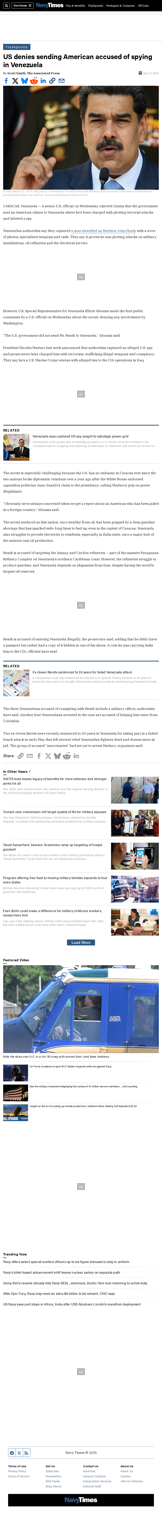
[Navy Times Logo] (49, 5)
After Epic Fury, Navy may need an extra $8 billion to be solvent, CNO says (59, 1293)
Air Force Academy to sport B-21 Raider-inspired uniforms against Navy (70, 1066)
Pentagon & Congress (120, 5)
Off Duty (143, 5)
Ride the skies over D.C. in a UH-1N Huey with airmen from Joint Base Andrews (56, 1056)
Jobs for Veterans (132, 1481)
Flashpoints (95, 5)
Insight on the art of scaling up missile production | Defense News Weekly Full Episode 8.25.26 (83, 1106)
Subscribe (52, 1471)
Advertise (89, 1471)
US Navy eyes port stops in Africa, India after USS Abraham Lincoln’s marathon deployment (72, 1303)
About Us (127, 1471)
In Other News (15, 771)
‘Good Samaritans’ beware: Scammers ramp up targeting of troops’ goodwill (53, 846)
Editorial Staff (92, 1486)
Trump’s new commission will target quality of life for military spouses (54, 811)
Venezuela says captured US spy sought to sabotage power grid (80, 436)
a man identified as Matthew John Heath (103, 230)
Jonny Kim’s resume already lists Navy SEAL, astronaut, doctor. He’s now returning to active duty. (75, 1282)
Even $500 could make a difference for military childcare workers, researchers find (52, 912)
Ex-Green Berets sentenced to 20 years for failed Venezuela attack (82, 671)
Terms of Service (18, 1476)
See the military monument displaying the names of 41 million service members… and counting (83, 1086)
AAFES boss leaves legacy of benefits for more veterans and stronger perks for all (55, 780)
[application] (81, 1009)
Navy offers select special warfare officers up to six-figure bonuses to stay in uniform (66, 1261)
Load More (81, 942)
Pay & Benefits (75, 5)
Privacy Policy (17, 1471)
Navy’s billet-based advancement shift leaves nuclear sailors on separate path (61, 1272)
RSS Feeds (53, 1481)
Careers (126, 1476)
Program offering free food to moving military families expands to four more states (55, 879)
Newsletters (53, 1476)
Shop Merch (53, 1486)
